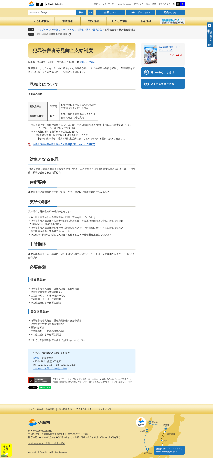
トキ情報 (146, 21)
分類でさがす (60, 29)
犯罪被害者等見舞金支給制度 (52, 34)
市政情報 (67, 21)
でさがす (110, 12)
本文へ (97, 4)
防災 (88, 29)
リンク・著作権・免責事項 (41, 409)
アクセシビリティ (85, 409)
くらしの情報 (41, 21)
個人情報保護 (65, 409)
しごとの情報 (120, 21)
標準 (154, 4)
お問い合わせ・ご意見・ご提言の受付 (46, 443)
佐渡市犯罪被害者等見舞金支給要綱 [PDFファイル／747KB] (64, 144)
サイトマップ (108, 4)
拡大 (148, 4)
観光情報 (93, 21)
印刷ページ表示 (87, 62)
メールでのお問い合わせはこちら (50, 368)
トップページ (44, 29)
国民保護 (97, 29)
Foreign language (124, 4)
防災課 (36, 358)
